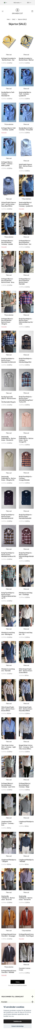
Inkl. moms (17, 2)
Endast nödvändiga (18, 1026)
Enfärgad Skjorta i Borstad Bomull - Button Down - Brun (7, 280)
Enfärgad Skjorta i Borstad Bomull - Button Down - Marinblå (24, 281)
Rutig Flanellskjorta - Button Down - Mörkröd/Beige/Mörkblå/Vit (26, 555)
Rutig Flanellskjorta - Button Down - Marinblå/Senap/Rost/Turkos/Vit (26, 399)
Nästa (18, 982)
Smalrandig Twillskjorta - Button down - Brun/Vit (8, 897)
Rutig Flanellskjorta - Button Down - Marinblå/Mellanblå (25, 516)
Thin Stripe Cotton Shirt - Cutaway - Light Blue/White (8, 746)
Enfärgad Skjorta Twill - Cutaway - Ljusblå (8, 129)
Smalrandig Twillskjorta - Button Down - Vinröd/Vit (25, 897)
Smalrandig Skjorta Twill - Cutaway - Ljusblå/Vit (25, 93)
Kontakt (4, 1002)
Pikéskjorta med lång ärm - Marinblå (8, 669)
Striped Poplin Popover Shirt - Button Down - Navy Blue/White (8, 204)
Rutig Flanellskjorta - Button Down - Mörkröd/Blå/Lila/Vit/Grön (26, 321)
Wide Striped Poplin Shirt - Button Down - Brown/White (8, 708)
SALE (13, 19)
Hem (8, 19)
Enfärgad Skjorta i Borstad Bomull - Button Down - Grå (25, 242)
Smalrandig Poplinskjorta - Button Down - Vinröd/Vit (8, 438)
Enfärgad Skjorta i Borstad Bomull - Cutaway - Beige (24, 785)
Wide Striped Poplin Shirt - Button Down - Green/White (26, 670)
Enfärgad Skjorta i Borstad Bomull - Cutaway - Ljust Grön (8, 785)
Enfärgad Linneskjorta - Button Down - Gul (8, 59)
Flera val (8, 54)
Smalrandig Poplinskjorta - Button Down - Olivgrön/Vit (8, 478)
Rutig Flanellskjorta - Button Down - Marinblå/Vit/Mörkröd (8, 360)
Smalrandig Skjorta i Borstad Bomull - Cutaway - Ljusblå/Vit (26, 204)
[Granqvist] (17, 11)
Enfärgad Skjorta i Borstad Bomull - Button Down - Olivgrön (7, 321)
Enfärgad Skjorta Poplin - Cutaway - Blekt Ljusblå (7, 163)
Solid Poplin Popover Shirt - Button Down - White (26, 166)
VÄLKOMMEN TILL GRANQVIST (12, 996)
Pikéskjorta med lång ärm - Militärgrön (8, 633)
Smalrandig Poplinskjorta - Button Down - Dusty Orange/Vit (26, 439)
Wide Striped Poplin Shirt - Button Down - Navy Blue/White (26, 708)
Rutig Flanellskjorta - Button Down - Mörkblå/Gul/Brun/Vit (8, 554)
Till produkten (8, 124)
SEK (28, 2)
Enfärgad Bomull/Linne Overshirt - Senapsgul (8, 935)
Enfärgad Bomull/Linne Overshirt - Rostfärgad (26, 935)
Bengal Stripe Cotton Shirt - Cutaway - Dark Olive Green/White (26, 746)
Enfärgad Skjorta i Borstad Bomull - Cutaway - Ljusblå (7, 242)
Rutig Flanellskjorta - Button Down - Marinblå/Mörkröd (8, 516)
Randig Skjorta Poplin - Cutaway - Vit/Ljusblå (26, 129)
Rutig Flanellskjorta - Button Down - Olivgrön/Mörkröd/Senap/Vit (8, 595)
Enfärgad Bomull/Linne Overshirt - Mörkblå (8, 971)
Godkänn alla (18, 1021)
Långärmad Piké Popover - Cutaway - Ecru (7, 823)
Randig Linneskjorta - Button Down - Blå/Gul (26, 59)
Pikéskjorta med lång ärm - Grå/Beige (25, 593)
